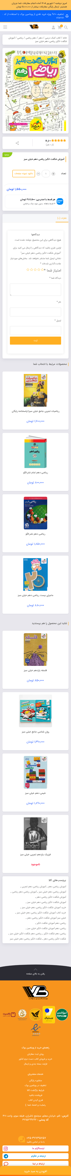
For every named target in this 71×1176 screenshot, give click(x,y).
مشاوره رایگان (35, 1080)
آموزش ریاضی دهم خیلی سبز (52, 892)
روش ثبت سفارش (35, 1054)
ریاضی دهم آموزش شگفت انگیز (51, 923)
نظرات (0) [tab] (62, 218)
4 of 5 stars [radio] (31, 269)
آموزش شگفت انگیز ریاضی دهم (51, 897)
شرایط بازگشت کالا (35, 1090)
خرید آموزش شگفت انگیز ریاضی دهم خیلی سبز (44, 907)
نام (59, 302)
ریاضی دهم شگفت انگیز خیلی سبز (26, 933)
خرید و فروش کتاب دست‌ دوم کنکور (35, 1059)
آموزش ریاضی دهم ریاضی (24, 892)
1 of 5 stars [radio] (42, 269)
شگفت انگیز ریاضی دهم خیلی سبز (26, 939)
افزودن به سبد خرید (35, 1171)
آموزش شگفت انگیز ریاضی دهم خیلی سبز (46, 902)
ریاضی (20, 38)
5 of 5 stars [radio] (27, 269)
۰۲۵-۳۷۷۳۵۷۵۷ (36, 1138)
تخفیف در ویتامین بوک (35, 1085)
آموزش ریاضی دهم (57, 886)
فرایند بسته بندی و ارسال (35, 1064)
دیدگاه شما (55, 278)
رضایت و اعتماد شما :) (35, 1105)
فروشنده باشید (35, 1095)
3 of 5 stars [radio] (35, 269)
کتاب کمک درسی (52, 38)
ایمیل (57, 320)
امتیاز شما (52, 270)
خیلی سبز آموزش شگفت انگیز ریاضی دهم (46, 918)
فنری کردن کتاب (35, 1100)
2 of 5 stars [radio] (38, 269)
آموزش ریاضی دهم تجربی (34, 886)
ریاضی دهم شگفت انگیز (55, 933)
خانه (65, 38)
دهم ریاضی (31, 38)
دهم (41, 38)
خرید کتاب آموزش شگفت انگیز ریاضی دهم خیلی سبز (41, 912)
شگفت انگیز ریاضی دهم (55, 939)
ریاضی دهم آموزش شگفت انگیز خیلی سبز (46, 928)
